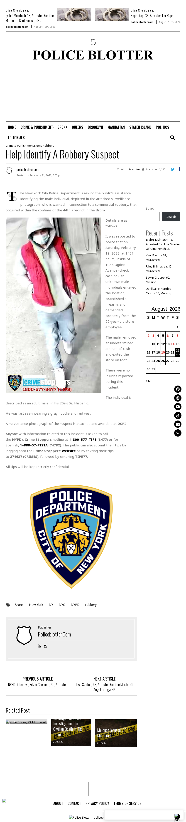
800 (76, 439)
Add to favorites (130, 169)
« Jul (148, 381)
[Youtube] (177, 406)
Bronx (19, 604)
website (69, 450)
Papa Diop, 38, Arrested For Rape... (153, 15)
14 (172, 344)
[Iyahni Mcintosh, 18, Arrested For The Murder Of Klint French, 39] (74, 14)
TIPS (93, 439)
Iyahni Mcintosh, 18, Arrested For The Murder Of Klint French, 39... (30, 18)
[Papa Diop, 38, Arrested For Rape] (112, 14)
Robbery (48, 146)
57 (34, 445)
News (38, 146)
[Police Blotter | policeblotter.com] (4, 803)
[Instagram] (177, 397)
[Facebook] (177, 389)
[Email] (177, 424)
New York (36, 604)
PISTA (43, 445)
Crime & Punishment (17, 10)
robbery (91, 604)
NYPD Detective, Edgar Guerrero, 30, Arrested (37, 684)
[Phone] (177, 432)
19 (163, 352)
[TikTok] (177, 415)
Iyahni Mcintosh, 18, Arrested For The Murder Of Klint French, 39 (163, 244)
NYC (62, 604)
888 (27, 445)
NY (51, 604)
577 (84, 439)
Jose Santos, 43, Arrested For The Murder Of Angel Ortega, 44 (104, 687)
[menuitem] (12, 127)
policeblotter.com (17, 26)
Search (150, 208)
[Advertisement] (161, 94)
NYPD (75, 604)
